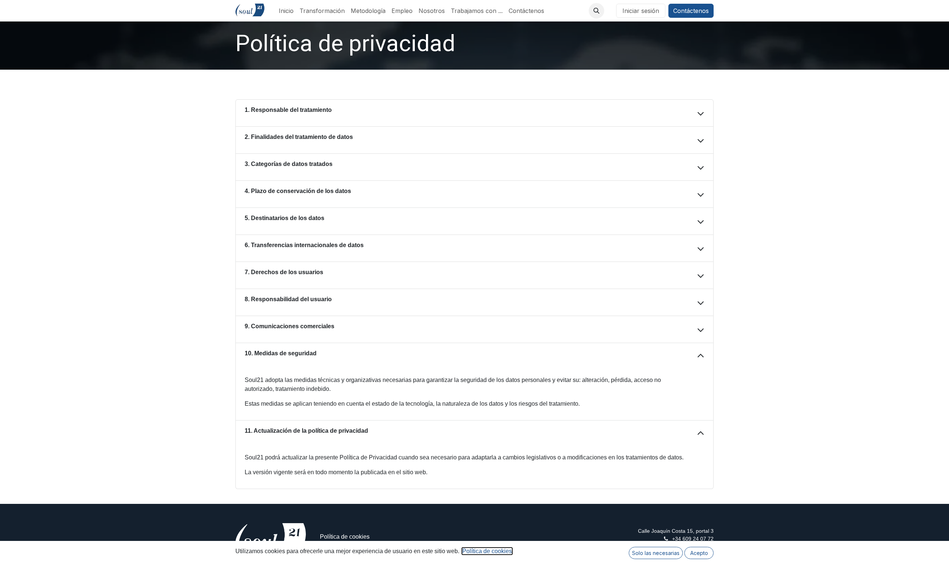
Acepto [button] (699, 553)
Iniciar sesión (640, 10)
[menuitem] (286, 10)
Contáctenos (691, 10)
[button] (596, 11)
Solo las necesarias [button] (655, 553)
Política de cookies (345, 537)
